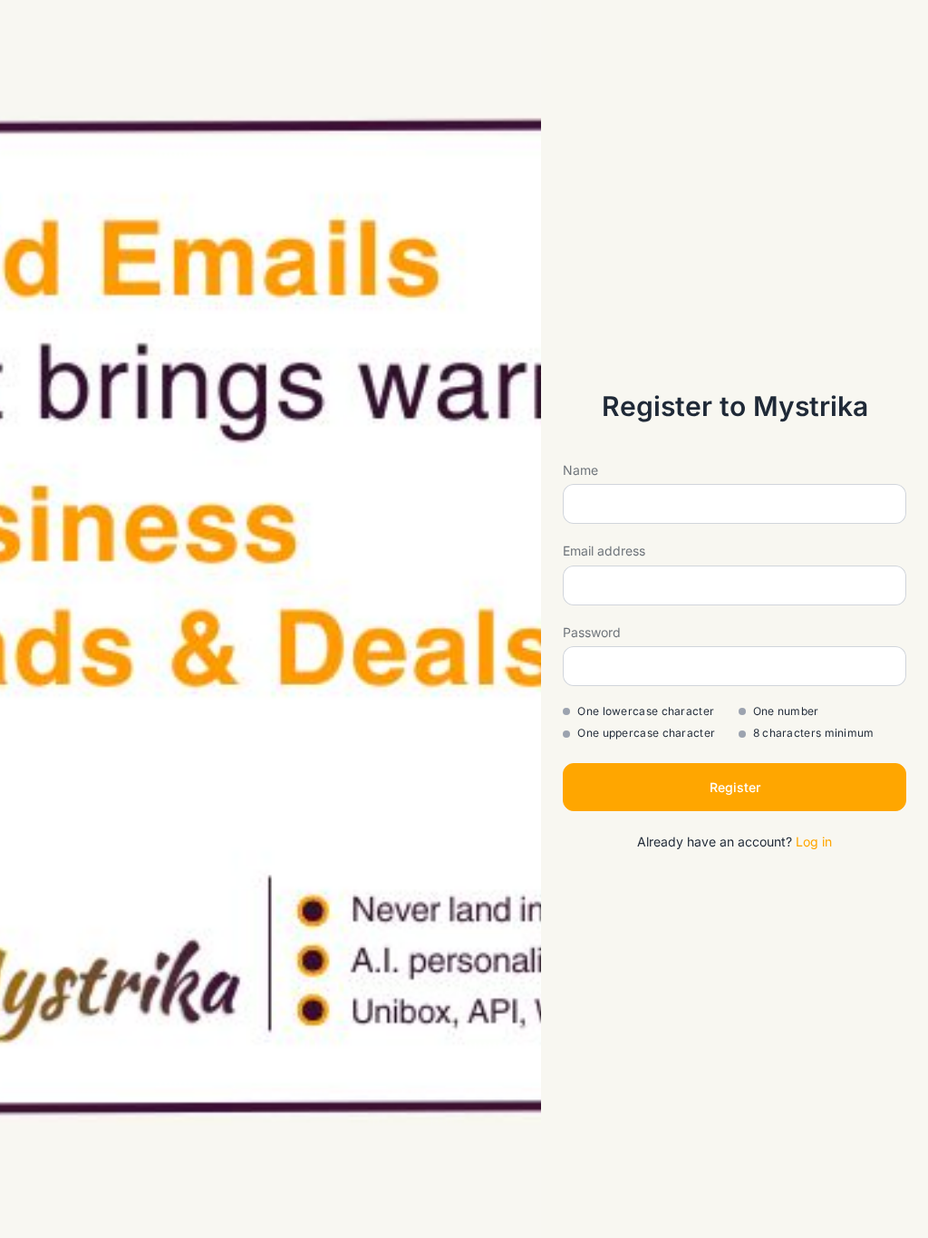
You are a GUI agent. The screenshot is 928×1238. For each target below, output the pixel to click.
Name (580, 470)
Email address (604, 550)
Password (592, 632)
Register (735, 787)
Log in (814, 841)
